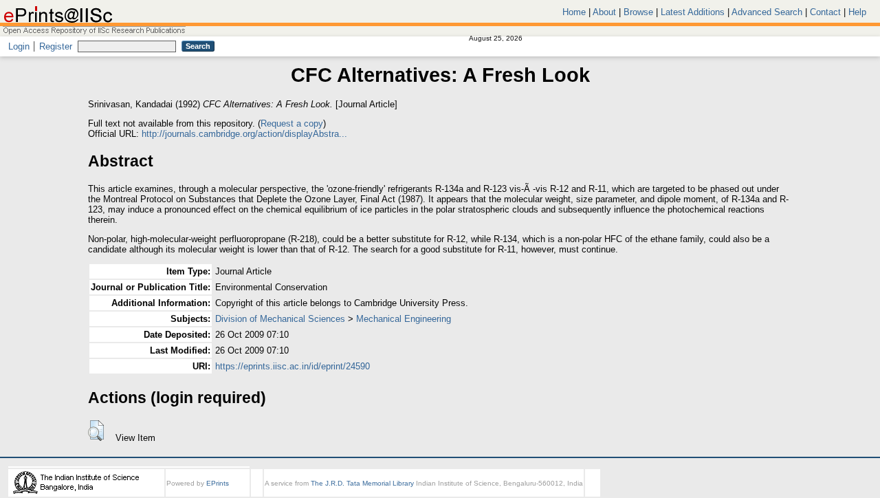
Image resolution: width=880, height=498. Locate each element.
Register (55, 46)
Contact (825, 12)
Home (574, 12)
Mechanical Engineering (403, 319)
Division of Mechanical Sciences (280, 319)
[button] (96, 430)
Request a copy (292, 123)
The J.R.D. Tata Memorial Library (362, 483)
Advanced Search (767, 12)
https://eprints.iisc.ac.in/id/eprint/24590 (292, 366)
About (604, 12)
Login (19, 46)
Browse (638, 12)
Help (857, 12)
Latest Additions (693, 12)
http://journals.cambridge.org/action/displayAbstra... (244, 134)
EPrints (217, 483)
